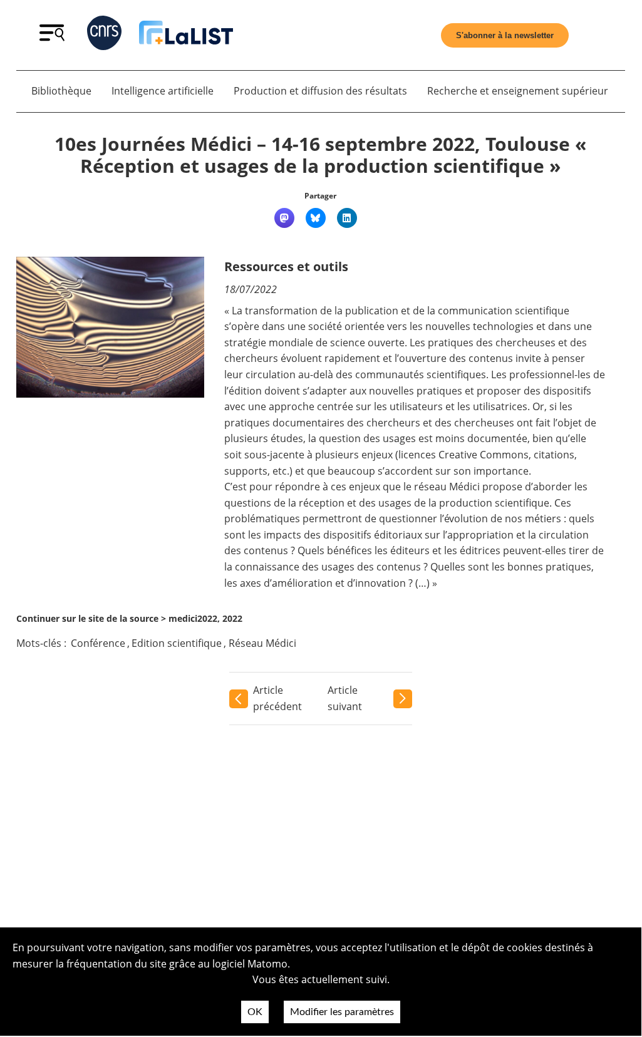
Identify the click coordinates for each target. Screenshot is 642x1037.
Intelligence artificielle (162, 91)
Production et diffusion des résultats (320, 91)
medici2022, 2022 (205, 618)
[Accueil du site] (186, 35)
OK (254, 1012)
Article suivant (345, 698)
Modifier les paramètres (342, 1012)
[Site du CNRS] (104, 35)
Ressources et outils (286, 266)
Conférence (98, 643)
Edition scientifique (177, 643)
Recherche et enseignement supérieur (517, 91)
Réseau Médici (262, 643)
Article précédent (277, 698)
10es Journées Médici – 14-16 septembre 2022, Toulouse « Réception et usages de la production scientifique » (320, 155)
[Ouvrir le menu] (52, 37)
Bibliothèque (61, 91)
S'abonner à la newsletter (505, 35)
